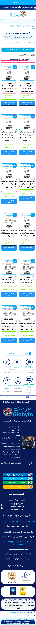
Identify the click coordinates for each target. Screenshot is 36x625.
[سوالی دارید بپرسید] (6, 380)
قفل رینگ (19, 26)
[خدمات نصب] (6, 362)
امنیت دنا (8, 521)
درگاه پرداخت (23, 603)
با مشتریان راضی (18, 385)
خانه (33, 43)
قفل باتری (11, 26)
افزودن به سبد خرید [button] (27, 103)
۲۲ (16, 354)
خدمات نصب (6, 367)
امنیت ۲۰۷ (23, 521)
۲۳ (13, 354)
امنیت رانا (15, 521)
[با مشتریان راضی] (18, 380)
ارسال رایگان (29, 367)
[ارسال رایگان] (29, 362)
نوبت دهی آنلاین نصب (13, 623)
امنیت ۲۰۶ (31, 521)
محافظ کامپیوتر (30, 29)
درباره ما (31, 603)
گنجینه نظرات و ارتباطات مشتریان (22, 600)
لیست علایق (25, 623)
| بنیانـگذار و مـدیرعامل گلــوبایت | (16, 421)
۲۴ (10, 354)
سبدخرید (17, 621)
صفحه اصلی (26, 621)
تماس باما (6, 600)
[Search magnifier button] (33, 21)
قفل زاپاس (26, 26)
